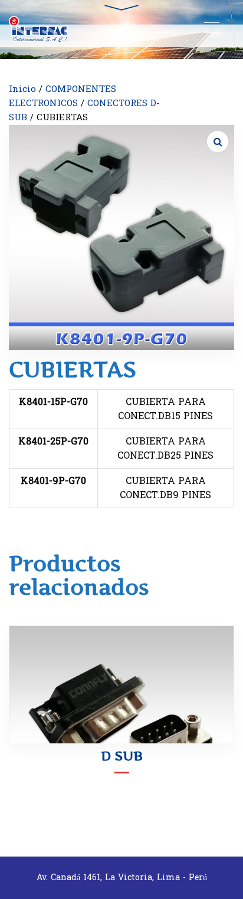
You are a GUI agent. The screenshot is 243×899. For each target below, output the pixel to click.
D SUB (122, 755)
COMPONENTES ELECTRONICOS (62, 96)
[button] (217, 141)
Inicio (22, 89)
